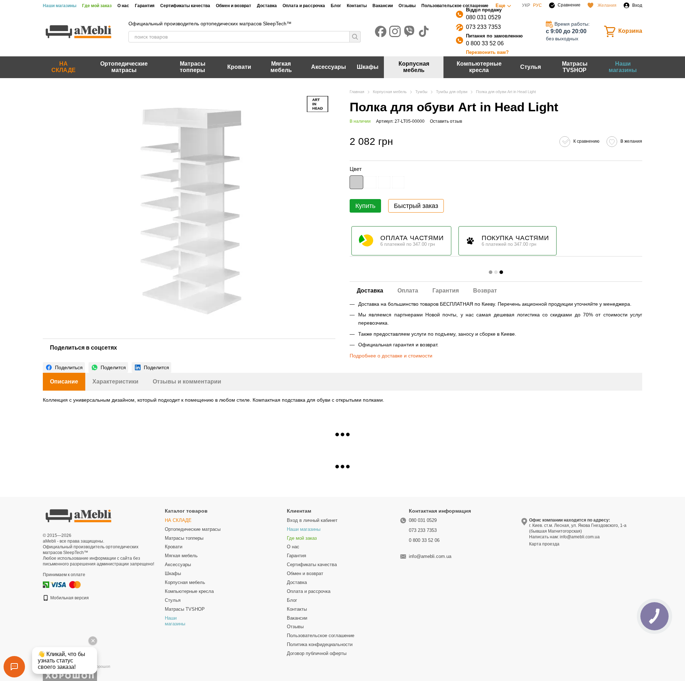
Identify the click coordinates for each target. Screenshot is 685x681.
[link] (64, 367)
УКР (526, 5)
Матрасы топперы (193, 67)
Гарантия (144, 5)
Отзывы (407, 5)
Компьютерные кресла (479, 67)
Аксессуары (328, 67)
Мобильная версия (69, 597)
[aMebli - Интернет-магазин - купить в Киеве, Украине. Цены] (78, 515)
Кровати (239, 67)
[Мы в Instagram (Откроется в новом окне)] (395, 31)
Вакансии (382, 5)
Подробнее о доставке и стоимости (391, 356)
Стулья (530, 67)
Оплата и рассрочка (304, 5)
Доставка (267, 5)
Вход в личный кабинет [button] (312, 520)
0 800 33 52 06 (485, 43)
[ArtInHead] (317, 104)
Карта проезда (544, 544)
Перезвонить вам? (487, 52)
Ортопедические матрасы (124, 67)
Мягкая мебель (281, 67)
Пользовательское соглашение (454, 5)
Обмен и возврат (233, 5)
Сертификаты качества (185, 5)
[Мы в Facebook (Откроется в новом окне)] (380, 31)
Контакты (357, 5)
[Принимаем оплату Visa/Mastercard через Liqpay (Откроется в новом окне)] (66, 584)
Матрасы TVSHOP (575, 67)
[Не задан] (356, 182)
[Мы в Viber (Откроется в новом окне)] (409, 31)
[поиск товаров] (355, 36)
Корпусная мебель (414, 67)
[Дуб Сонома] (398, 182)
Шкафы (368, 67)
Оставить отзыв (446, 121)
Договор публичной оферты (316, 653)
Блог (336, 5)
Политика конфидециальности (319, 644)
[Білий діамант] (370, 182)
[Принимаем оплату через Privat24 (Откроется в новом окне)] (46, 584)
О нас (123, 5)
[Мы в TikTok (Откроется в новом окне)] (423, 31)
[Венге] (384, 182)
